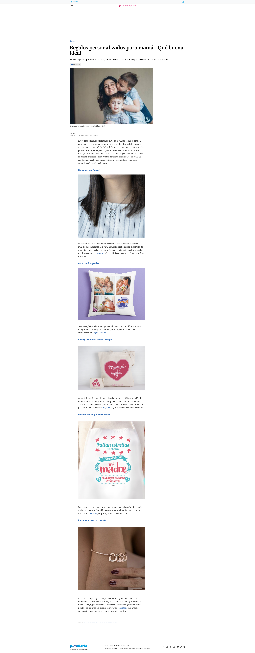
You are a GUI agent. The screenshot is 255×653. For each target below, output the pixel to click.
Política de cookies (129, 648)
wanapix (100, 253)
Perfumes (109, 623)
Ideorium (92, 513)
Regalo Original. (99, 332)
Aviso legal (107, 648)
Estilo (72, 41)
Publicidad (117, 646)
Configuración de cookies (143, 648)
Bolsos (115, 623)
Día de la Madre (100, 623)
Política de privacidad (117, 648)
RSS (128, 646)
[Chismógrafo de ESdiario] (127, 5)
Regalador (108, 407)
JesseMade (122, 608)
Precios (92, 623)
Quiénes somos (108, 646)
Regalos (86, 623)
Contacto (123, 646)
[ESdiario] (75, 2)
